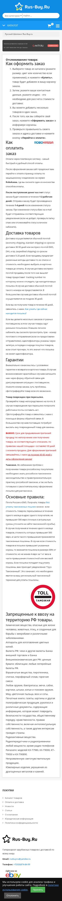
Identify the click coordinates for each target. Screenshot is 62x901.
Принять (38, 889)
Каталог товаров (13, 797)
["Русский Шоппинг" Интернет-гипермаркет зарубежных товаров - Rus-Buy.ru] (32, 4)
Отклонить (12, 895)
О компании (11, 814)
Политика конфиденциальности (21, 822)
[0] (49, 26)
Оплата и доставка (14, 802)
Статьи (8, 810)
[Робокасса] (43, 143)
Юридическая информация (19, 818)
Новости (9, 806)
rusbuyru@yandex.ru (20, 858)
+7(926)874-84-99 (22, 864)
